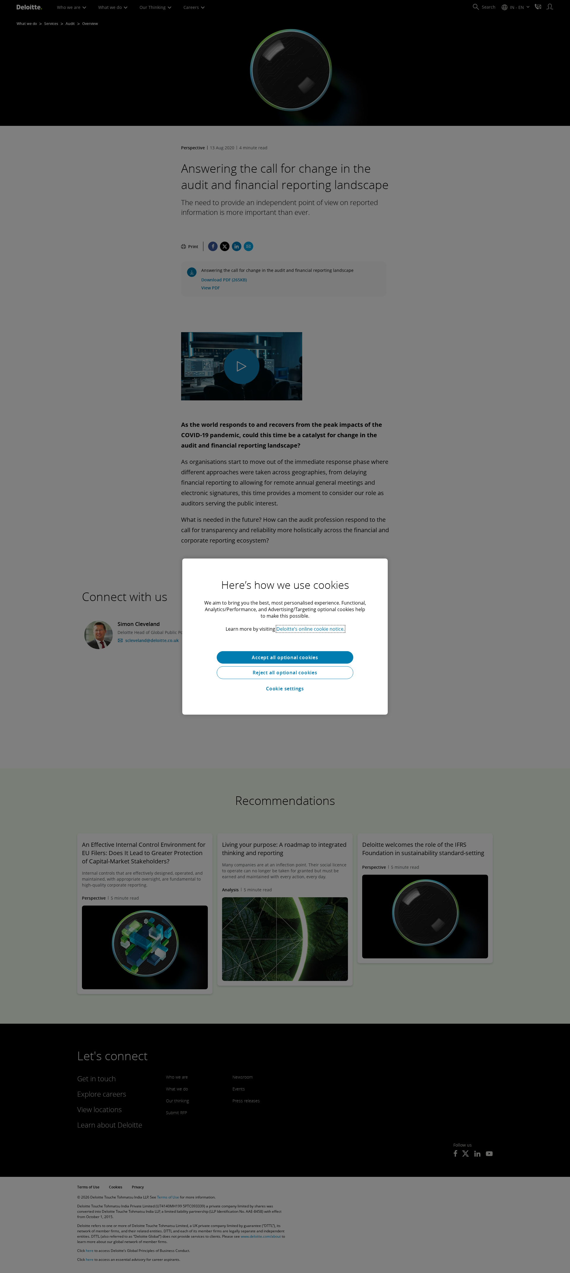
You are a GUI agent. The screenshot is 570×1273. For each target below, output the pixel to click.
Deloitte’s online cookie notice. (310, 628)
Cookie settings (285, 688)
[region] (285, 636)
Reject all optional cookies (285, 672)
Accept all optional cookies (285, 657)
